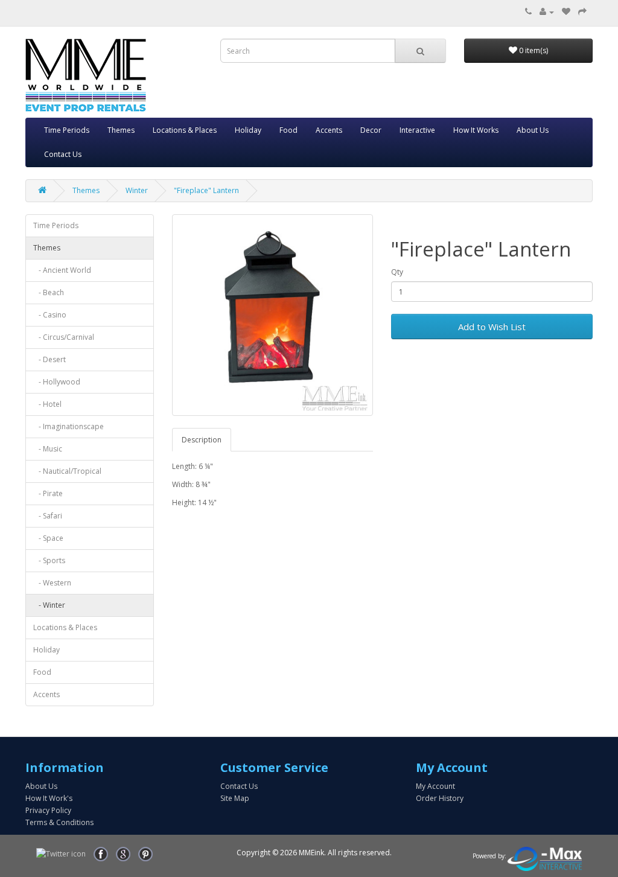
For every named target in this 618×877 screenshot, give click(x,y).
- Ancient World (62, 270)
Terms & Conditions (59, 822)
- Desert (49, 359)
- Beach (48, 292)
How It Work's (48, 798)
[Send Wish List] (582, 12)
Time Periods (66, 130)
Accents (329, 130)
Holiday (248, 130)
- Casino (49, 315)
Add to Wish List (492, 327)
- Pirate (48, 493)
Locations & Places (185, 130)
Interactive (417, 130)
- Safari (47, 516)
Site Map (234, 798)
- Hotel (47, 404)
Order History (440, 798)
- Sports (49, 560)
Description (201, 440)
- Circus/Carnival (63, 337)
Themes (121, 130)
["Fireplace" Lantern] (273, 315)
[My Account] (547, 12)
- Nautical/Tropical (67, 471)
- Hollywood (56, 382)
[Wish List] (566, 12)
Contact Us (62, 154)
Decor (370, 130)
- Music (47, 449)
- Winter (49, 605)
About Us (533, 130)
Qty (397, 272)
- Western (52, 583)
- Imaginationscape (68, 426)
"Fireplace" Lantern (206, 190)
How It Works (476, 130)
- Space (48, 538)
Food (288, 130)
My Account (435, 786)
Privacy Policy (48, 810)
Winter (137, 190)
